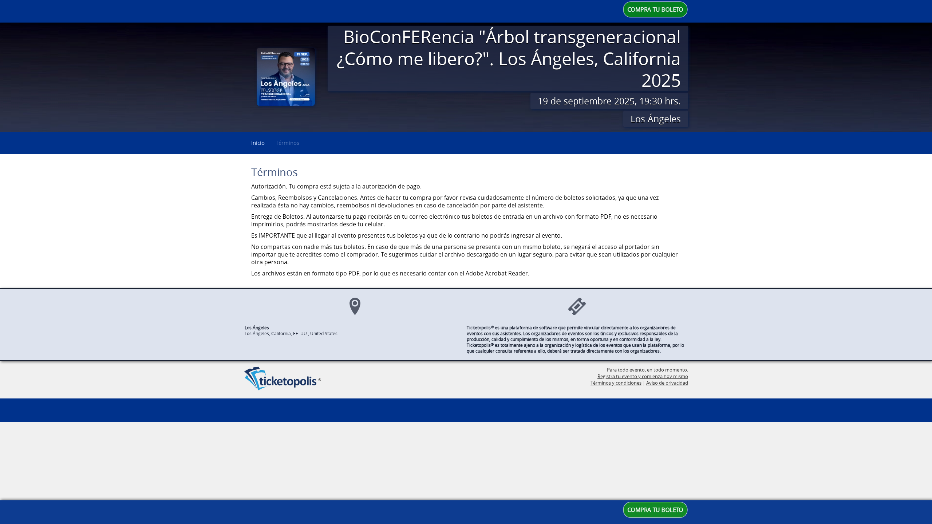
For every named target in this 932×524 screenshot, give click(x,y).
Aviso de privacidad (667, 383)
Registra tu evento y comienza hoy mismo (642, 376)
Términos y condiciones (616, 383)
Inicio (258, 142)
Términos (287, 142)
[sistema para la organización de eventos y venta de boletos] (280, 379)
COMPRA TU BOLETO (655, 9)
